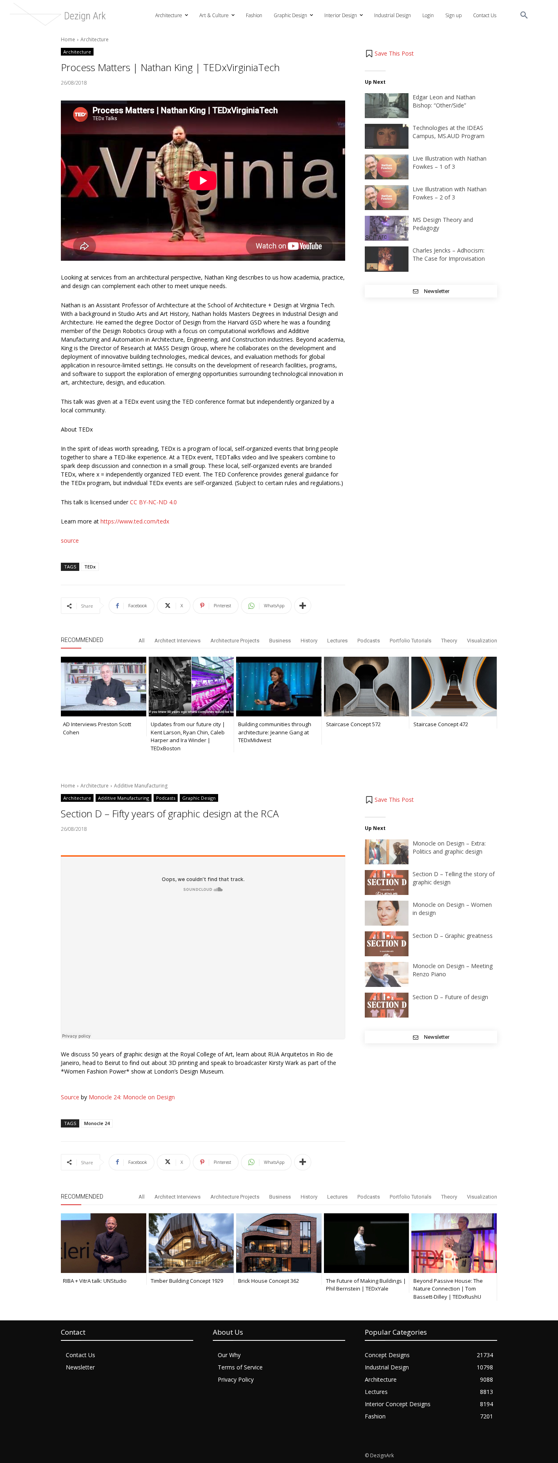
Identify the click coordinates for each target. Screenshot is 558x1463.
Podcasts (368, 641)
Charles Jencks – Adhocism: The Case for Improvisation (449, 254)
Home (68, 39)
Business (280, 641)
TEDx (90, 567)
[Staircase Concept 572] (366, 686)
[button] (524, 15)
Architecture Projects (234, 641)
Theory (449, 641)
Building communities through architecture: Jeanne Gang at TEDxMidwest (274, 732)
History (309, 641)
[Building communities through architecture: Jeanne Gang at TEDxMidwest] (278, 686)
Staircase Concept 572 (353, 724)
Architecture (94, 39)
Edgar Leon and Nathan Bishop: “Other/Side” (444, 101)
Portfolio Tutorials (410, 641)
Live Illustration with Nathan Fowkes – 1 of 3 (450, 162)
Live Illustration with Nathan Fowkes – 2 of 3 (450, 193)
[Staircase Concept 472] (454, 686)
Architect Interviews (177, 641)
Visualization (482, 641)
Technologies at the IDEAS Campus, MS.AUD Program (448, 132)
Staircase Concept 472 (440, 724)
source (70, 540)
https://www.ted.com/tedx (134, 521)
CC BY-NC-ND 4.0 (153, 502)
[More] (302, 605)
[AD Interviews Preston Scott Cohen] (103, 686)
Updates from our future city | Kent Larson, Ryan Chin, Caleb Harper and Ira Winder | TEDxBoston (188, 736)
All (141, 641)
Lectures (337, 641)
